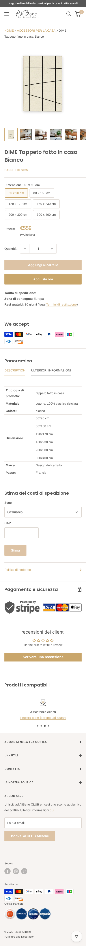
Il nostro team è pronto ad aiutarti (43, 717)
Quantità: (10, 248)
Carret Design (16, 170)
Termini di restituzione (61, 304)
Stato (8, 502)
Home (9, 30)
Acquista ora (43, 279)
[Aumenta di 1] (51, 248)
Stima (15, 550)
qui (52, 810)
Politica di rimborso (17, 569)
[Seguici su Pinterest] (24, 871)
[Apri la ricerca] (68, 14)
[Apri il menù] (6, 14)
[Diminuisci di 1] (25, 248)
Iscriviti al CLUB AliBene (30, 836)
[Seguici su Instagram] (16, 871)
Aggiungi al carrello (43, 265)
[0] (78, 14)
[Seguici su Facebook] (7, 871)
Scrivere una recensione (43, 657)
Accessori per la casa (36, 30)
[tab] (14, 371)
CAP (7, 523)
